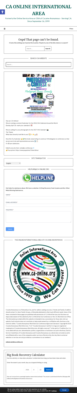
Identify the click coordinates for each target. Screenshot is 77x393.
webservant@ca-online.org (14, 342)
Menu (71, 28)
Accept (64, 390)
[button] (2, 11)
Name (8, 195)
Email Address (12, 202)
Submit (10, 229)
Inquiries (10, 210)
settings (54, 391)
